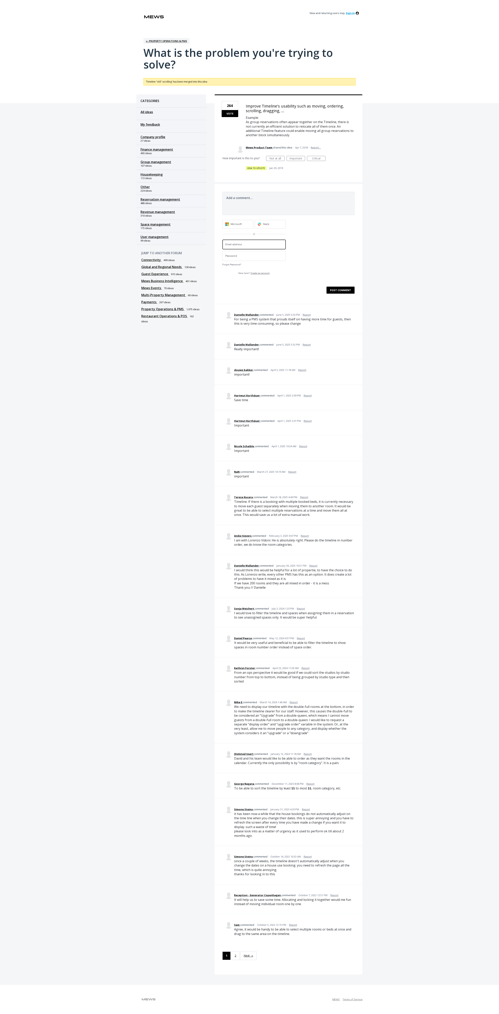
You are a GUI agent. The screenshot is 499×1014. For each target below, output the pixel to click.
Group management (156, 162)
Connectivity (151, 260)
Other (145, 187)
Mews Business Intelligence (162, 281)
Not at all (277, 158)
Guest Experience (155, 274)
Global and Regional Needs (161, 267)
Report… (316, 147)
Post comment (340, 290)
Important (297, 158)
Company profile (153, 137)
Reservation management (160, 199)
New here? (254, 273)
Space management (156, 224)
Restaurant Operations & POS (164, 316)
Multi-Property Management (163, 295)
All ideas (147, 112)
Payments (149, 302)
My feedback (150, 124)
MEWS (336, 999)
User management (155, 237)
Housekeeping (152, 174)
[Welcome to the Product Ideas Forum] (154, 17)
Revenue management (158, 212)
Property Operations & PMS (162, 309)
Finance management (157, 149)
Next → (248, 955)
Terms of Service (353, 999)
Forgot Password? (231, 264)
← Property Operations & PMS (166, 41)
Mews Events (151, 288)
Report (307, 314)
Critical (319, 158)
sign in (350, 13)
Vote (229, 113)
